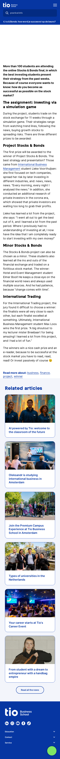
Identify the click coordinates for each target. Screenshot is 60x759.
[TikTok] (29, 723)
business (32, 372)
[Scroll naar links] (4, 22)
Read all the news (30, 690)
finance (45, 372)
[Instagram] (12, 723)
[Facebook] (23, 723)
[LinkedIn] (7, 723)
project (7, 376)
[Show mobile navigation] (55, 5)
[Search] (7, 13)
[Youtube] (18, 723)
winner (18, 376)
